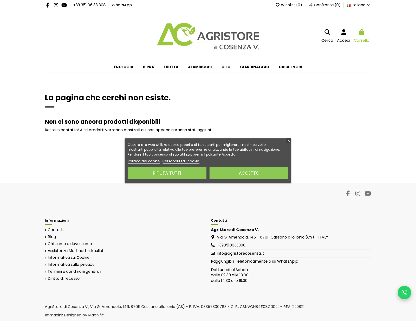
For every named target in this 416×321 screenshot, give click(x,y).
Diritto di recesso (64, 278)
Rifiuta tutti (167, 173)
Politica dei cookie (144, 160)
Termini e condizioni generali (74, 271)
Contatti (56, 229)
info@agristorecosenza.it (240, 253)
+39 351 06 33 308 (90, 5)
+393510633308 (231, 245)
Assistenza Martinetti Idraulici (75, 250)
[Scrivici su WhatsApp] (404, 292)
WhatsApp (122, 5)
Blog (52, 236)
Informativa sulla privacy (71, 264)
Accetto (249, 173)
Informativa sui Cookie (69, 257)
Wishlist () (291, 5)
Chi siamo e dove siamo (70, 243)
